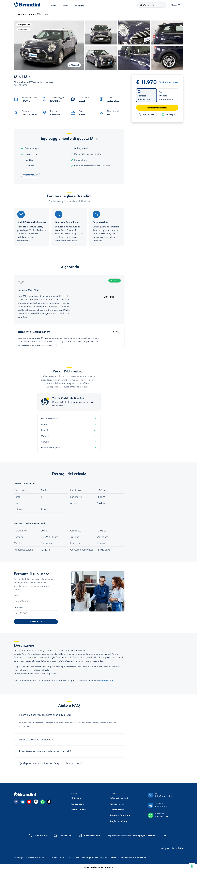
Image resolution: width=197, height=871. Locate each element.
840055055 (40, 835)
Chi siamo (76, 798)
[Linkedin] (22, 802)
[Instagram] (36, 802)
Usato (65, 5)
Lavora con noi (78, 803)
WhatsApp (170, 114)
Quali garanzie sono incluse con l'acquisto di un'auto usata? (51, 763)
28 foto (72, 64)
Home (17, 14)
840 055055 (148, 114)
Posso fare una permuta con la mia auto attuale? (45, 751)
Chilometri (18, 607)
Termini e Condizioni (120, 815)
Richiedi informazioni (157, 107)
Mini (39, 14)
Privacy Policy (117, 803)
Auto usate (28, 14)
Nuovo (53, 5)
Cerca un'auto (150, 5)
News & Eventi (78, 809)
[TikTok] (49, 802)
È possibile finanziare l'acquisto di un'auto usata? (45, 715)
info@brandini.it (163, 796)
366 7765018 (161, 816)
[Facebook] (16, 802)
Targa (16, 595)
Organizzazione (92, 835)
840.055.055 (106, 680)
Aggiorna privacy (118, 821)
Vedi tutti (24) (30, 174)
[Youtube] (29, 802)
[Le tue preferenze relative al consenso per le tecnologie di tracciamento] (192, 866)
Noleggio (79, 5)
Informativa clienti (119, 798)
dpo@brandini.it (146, 835)
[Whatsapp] (42, 802)
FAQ (166, 835)
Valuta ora (33, 621)
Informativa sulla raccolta (98, 867)
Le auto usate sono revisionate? (36, 739)
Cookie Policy (117, 809)
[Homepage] (27, 4)
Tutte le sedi (65, 835)
